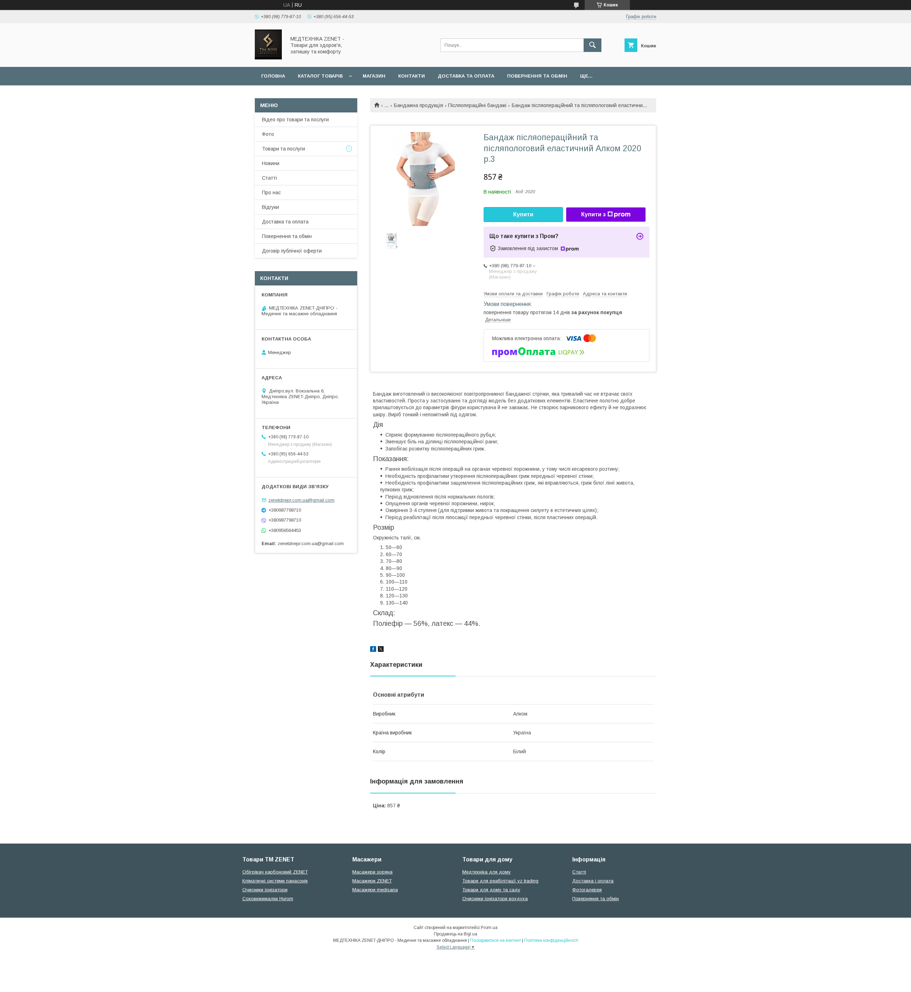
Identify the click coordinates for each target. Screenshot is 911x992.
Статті (269, 178)
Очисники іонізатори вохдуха (495, 898)
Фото (268, 134)
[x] (381, 650)
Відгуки (270, 207)
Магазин (374, 76)
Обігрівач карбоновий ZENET (275, 872)
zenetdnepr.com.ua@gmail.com (301, 500)
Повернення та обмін (537, 76)
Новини (270, 163)
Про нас (271, 192)
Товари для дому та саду (491, 889)
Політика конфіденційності (551, 940)
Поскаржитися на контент (495, 940)
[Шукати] (592, 45)
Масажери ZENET (372, 880)
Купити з (593, 214)
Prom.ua (489, 927)
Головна (273, 76)
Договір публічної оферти (292, 251)
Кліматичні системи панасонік (275, 880)
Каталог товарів (320, 76)
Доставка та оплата (466, 76)
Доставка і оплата (593, 880)
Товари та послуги (283, 149)
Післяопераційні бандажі (477, 105)
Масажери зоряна (372, 872)
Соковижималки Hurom (267, 898)
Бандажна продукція (418, 105)
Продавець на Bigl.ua (455, 934)
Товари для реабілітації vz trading (500, 880)
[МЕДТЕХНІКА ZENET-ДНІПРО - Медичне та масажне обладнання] (268, 57)
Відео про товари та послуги (295, 119)
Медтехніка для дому (486, 872)
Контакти (411, 76)
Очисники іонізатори (265, 889)
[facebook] (373, 650)
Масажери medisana (375, 889)
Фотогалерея (587, 889)
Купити (523, 214)
